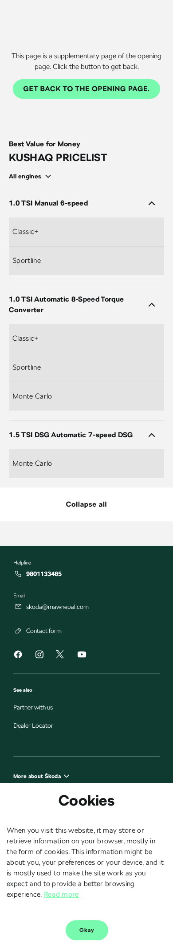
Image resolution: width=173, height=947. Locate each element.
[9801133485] (18, 573)
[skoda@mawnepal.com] (18, 606)
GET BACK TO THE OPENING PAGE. (87, 89)
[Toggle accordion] (151, 203)
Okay (86, 930)
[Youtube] (81, 656)
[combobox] (33, 176)
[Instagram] (39, 656)
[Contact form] (18, 630)
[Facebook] (17, 656)
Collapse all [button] (86, 504)
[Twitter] (60, 655)
